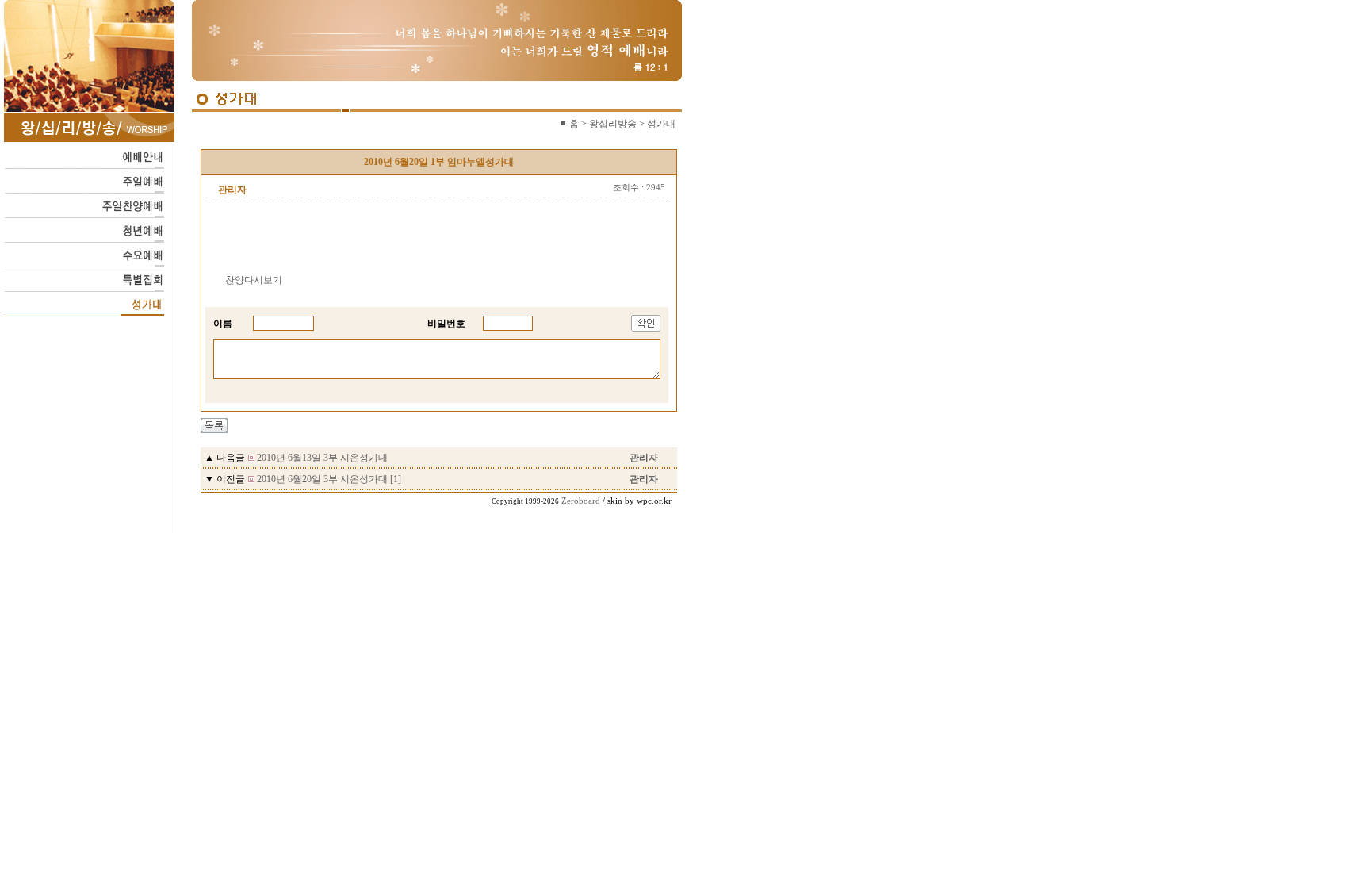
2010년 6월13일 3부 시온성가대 (322, 457)
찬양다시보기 (253, 280)
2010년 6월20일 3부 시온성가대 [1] (329, 479)
